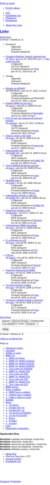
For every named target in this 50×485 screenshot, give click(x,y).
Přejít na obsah (7, 3)
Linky (4, 31)
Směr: (21, 324)
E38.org (9, 255)
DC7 (36, 250)
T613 (11, 59)
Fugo (11, 138)
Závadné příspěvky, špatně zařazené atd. (26, 56)
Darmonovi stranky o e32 (18, 210)
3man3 (12, 258)
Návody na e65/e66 (15, 88)
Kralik (11, 183)
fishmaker (38, 113)
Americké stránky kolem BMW (20, 270)
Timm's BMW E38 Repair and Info (22, 165)
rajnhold (13, 123)
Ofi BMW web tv (13, 180)
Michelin (13, 213)
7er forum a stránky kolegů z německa (24, 300)
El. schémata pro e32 (16, 240)
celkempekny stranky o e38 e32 (21, 195)
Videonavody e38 (14, 150)
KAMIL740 (14, 153)
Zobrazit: (6, 321)
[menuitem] (8, 13)
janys (11, 168)
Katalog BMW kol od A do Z (19, 103)
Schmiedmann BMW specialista (21, 225)
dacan (12, 106)
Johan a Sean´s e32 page (18, 136)
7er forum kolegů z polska (18, 285)
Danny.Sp (38, 146)
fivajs (36, 131)
